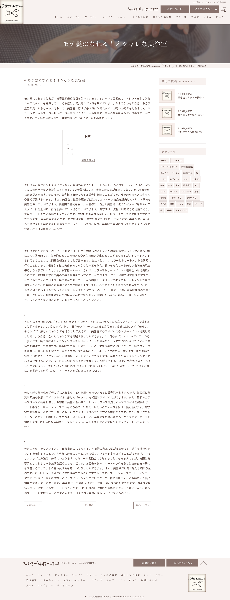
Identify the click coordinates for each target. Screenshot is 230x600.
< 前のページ (33, 505)
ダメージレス (181, 210)
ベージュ (164, 160)
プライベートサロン (169, 166)
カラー (163, 179)
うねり (169, 210)
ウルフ (186, 179)
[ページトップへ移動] (203, 563)
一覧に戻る (87, 505)
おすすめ (196, 179)
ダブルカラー (192, 197)
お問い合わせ (174, 9)
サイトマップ (65, 585)
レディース (174, 179)
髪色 (162, 185)
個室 (172, 204)
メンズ (180, 204)
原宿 (196, 191)
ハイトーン (186, 191)
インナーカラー (176, 197)
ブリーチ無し (177, 160)
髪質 (189, 204)
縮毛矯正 (187, 185)
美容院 (163, 197)
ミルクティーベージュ (169, 173)
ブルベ (163, 191)
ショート (174, 191)
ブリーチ (198, 204)
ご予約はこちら (204, 9)
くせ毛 (163, 204)
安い (170, 185)
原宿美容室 (187, 173)
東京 (177, 185)
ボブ (196, 185)
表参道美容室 (187, 166)
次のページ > (142, 505)
